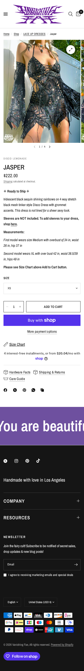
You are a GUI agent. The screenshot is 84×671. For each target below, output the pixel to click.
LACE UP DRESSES (34, 34)
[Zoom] (70, 49)
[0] (77, 14)
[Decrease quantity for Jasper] (7, 306)
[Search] (70, 14)
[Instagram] (19, 461)
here (14, 223)
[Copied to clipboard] (43, 390)
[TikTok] (41, 461)
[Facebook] (6, 390)
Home (6, 34)
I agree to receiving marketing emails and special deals (40, 575)
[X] (16, 390)
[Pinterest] (25, 390)
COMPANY (14, 501)
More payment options (42, 331)
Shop (16, 34)
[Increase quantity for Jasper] (20, 306)
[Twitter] (9, 461)
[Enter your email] (75, 564)
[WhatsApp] (34, 390)
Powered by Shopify (62, 645)
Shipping (8, 181)
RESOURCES (17, 517)
